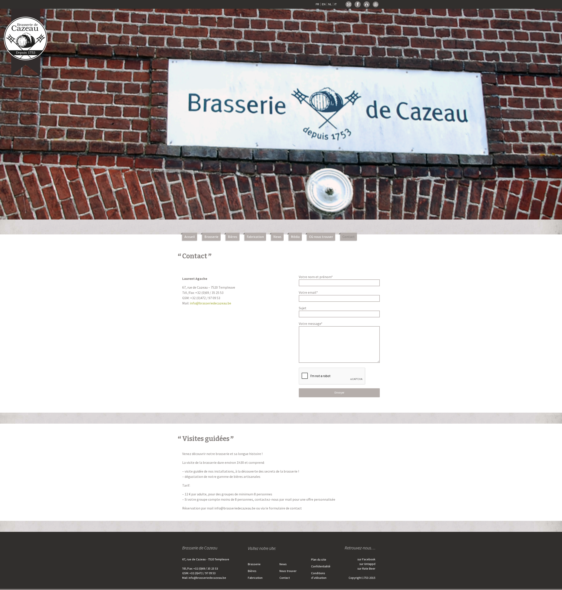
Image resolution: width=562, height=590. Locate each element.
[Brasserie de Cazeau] (26, 40)
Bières (232, 236)
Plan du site (318, 559)
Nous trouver (288, 571)
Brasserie (211, 236)
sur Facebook (366, 559)
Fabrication (255, 236)
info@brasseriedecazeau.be (210, 303)
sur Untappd (367, 564)
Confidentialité (320, 566)
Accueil (189, 236)
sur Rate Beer (366, 568)
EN (324, 4)
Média (295, 236)
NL (330, 4)
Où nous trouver (321, 236)
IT (335, 4)
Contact (348, 236)
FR (317, 4)
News (277, 236)
